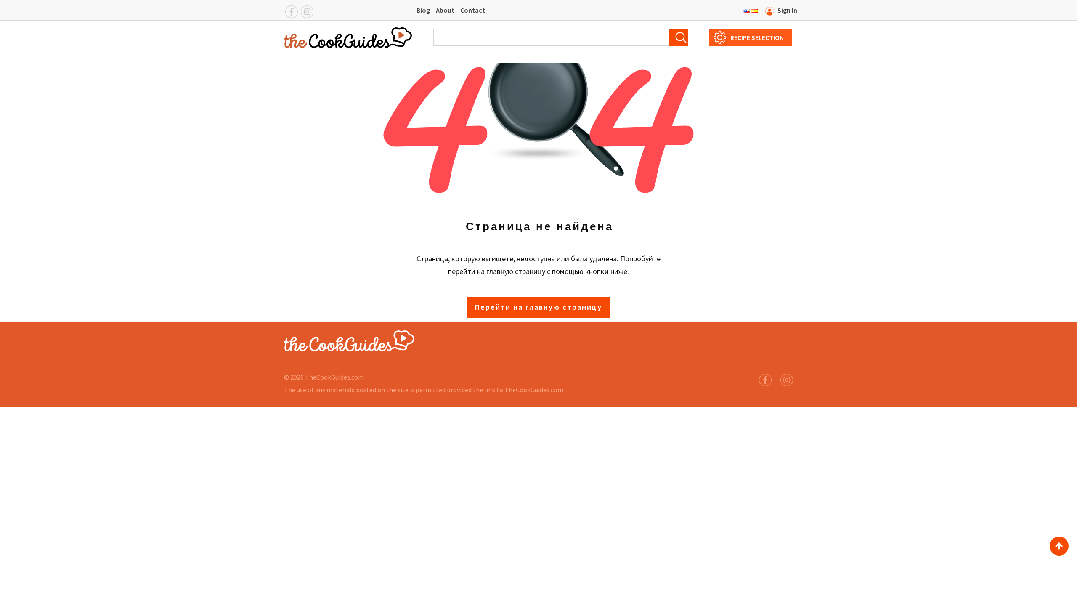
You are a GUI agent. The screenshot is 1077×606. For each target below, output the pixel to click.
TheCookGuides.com (334, 377)
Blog (423, 10)
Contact (472, 10)
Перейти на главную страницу (538, 307)
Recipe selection (757, 37)
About (445, 10)
